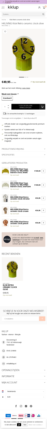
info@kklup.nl (11, 364)
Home (4, 20)
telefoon (16, 240)
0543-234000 (11, 351)
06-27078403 (11, 357)
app (41, 238)
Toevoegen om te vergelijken (11, 118)
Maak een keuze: (10, 94)
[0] (44, 7)
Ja (19, 425)
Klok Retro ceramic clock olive (20, 20)
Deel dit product (29, 118)
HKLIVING (5, 25)
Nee (24, 425)
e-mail (36, 238)
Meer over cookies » (35, 425)
